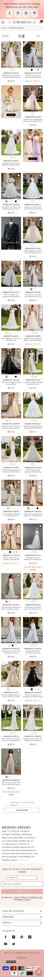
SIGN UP (22, 891)
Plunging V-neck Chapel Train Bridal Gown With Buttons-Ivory (32, 740)
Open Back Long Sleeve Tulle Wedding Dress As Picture (11, 208)
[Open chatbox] (38, 972)
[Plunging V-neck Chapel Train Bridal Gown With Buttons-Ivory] (33, 718)
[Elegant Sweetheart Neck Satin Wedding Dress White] (33, 186)
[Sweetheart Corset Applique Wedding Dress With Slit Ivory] (33, 98)
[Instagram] (14, 937)
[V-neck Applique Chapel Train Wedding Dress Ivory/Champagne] (11, 317)
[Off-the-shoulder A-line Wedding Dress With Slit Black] (33, 674)
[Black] (32, 70)
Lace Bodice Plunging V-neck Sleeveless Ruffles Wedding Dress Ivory (33, 427)
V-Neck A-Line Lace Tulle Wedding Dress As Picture (33, 295)
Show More (22, 810)
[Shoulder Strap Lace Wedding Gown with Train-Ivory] (33, 537)
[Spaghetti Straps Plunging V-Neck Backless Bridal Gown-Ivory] (11, 142)
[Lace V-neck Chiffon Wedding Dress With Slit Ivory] (33, 361)
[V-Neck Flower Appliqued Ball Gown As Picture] (11, 361)
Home (3, 28)
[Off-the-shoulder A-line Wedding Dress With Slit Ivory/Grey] (33, 54)
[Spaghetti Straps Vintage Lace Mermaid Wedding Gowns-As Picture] (11, 586)
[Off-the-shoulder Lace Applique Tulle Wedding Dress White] (11, 274)
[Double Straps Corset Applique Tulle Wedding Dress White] (33, 449)
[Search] (9, 22)
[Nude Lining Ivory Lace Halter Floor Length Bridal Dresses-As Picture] (11, 761)
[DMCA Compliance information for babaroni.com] (22, 961)
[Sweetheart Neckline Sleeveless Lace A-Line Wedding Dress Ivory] (33, 630)
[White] (8, 70)
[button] (20, 36)
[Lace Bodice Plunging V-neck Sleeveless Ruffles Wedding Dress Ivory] (33, 405)
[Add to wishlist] (18, 44)
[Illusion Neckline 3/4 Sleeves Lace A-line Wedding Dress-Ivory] (11, 718)
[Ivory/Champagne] (35, 70)
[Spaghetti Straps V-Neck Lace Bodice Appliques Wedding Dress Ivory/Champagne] (11, 405)
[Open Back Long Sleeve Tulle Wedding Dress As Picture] (11, 186)
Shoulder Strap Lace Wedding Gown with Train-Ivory (33, 559)
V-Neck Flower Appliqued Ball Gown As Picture (11, 383)
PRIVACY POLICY (23, 899)
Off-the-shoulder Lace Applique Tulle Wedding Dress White (11, 296)
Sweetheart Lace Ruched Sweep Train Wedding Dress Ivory (33, 608)
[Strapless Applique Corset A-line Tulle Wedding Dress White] (33, 230)
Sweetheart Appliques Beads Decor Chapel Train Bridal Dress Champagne (11, 696)
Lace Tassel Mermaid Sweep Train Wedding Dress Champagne (11, 515)
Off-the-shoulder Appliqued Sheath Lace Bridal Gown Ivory (11, 471)
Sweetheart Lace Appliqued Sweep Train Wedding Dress (33, 515)
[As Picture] (6, 201)
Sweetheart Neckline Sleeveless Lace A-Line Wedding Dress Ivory (32, 652)
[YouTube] (5, 944)
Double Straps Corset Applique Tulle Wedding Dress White (33, 471)
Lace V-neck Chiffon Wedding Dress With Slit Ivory (33, 383)
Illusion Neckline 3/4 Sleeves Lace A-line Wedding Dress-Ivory (11, 740)
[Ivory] (11, 70)
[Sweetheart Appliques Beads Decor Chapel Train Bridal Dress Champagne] (11, 674)
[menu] (2, 22)
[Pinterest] (22, 937)
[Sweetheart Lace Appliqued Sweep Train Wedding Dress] (33, 493)
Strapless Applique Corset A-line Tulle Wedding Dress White (32, 252)
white (33, 201)
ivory (33, 113)
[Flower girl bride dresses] (11, 101)
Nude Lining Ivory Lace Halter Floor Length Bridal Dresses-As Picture (11, 784)
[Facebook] (5, 937)
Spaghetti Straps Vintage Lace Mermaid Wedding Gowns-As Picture (11, 608)
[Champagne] (14, 70)
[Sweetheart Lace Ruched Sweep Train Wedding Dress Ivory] (33, 586)
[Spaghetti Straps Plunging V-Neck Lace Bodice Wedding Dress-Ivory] (33, 317)
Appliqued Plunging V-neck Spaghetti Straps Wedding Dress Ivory (11, 76)
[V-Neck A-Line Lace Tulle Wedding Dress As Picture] (33, 274)
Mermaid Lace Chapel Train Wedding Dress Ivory (11, 652)
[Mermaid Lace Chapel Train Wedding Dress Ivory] (11, 630)
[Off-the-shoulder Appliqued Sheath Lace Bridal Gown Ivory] (11, 449)
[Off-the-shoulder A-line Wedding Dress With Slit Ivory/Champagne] (11, 537)
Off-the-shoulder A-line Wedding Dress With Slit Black (33, 696)
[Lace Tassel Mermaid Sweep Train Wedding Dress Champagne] (11, 493)
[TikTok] (30, 937)
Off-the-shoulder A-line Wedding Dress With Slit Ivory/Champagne (11, 559)
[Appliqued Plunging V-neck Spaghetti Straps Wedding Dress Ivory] (11, 54)
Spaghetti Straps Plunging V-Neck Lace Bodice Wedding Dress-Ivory (33, 339)
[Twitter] (14, 944)
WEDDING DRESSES (16, 28)
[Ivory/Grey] (38, 70)
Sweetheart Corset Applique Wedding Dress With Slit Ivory (33, 120)
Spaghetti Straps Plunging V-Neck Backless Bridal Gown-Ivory (11, 164)
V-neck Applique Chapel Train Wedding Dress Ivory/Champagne (11, 339)
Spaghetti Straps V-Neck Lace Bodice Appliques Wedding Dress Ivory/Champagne (11, 427)
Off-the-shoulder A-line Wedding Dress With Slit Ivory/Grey (33, 76)
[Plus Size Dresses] (33, 145)
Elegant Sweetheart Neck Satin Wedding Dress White (33, 208)
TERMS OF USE (36, 897)
